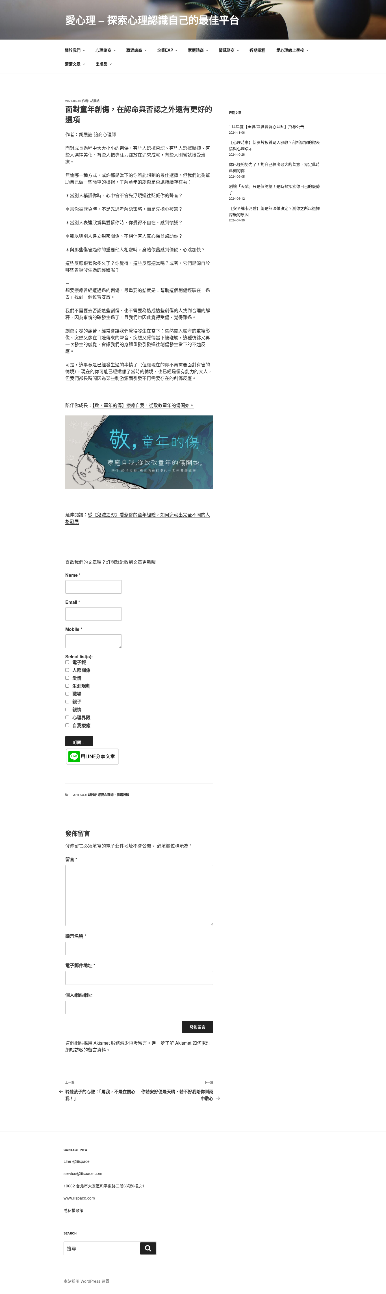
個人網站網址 (78, 995)
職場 (76, 694)
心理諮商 (103, 50)
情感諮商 (227, 50)
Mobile (73, 629)
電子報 (78, 662)
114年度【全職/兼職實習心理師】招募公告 (266, 126)
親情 (76, 709)
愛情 (76, 678)
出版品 (101, 64)
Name (73, 575)
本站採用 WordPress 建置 (86, 1281)
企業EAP (165, 50)
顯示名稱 (75, 936)
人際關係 (80, 670)
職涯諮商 (134, 50)
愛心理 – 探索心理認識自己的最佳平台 (152, 19)
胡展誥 (94, 101)
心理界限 (80, 717)
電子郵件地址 (80, 965)
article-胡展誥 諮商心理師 (93, 795)
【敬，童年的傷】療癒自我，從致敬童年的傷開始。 (143, 405)
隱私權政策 (73, 1210)
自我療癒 (80, 725)
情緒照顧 (123, 795)
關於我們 (73, 50)
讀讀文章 (73, 64)
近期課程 (257, 50)
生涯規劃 (80, 686)
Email (72, 602)
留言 (71, 859)
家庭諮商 (196, 50)
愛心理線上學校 (290, 50)
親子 (76, 702)
